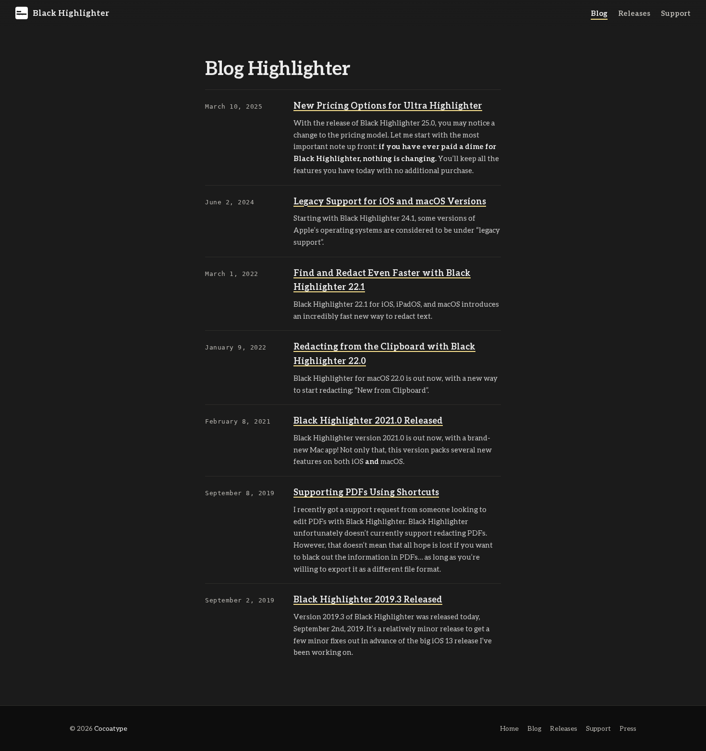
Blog (599, 13)
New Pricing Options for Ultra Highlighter (387, 105)
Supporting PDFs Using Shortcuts (366, 492)
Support (676, 13)
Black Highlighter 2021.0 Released (368, 420)
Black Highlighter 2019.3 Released (367, 599)
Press (628, 728)
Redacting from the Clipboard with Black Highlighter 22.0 (384, 353)
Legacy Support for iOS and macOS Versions (389, 201)
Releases (634, 13)
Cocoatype (110, 728)
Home (509, 728)
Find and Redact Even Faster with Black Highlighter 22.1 (382, 279)
